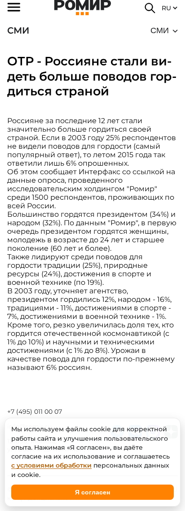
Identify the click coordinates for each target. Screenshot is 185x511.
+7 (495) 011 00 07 (34, 412)
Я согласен (92, 492)
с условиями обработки (51, 465)
